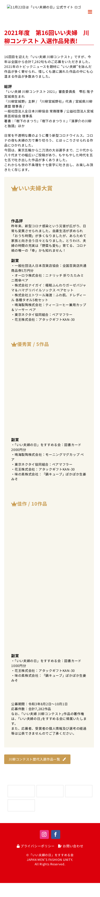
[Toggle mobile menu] (90, 11)
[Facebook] (55, 834)
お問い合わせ (72, 846)
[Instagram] (44, 834)
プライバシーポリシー (37, 846)
